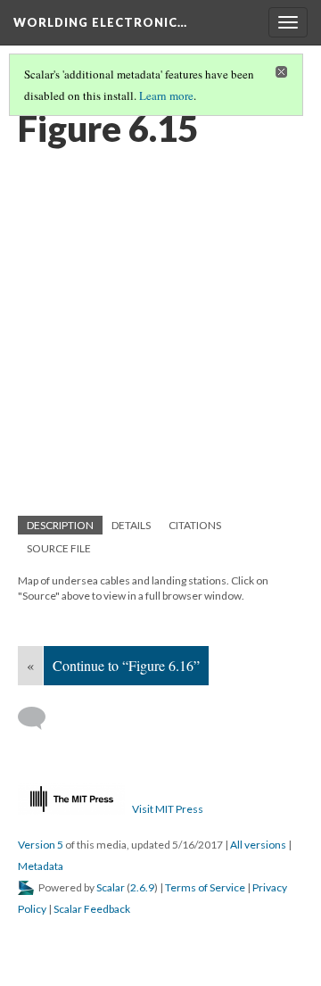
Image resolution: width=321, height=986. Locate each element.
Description (60, 525)
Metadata (40, 866)
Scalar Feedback (92, 909)
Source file (59, 548)
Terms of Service (205, 887)
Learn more (166, 95)
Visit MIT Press (167, 809)
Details (131, 525)
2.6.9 (142, 887)
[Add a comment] (40, 718)
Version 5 (40, 844)
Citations (195, 525)
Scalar (110, 887)
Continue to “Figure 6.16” (126, 665)
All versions (258, 844)
